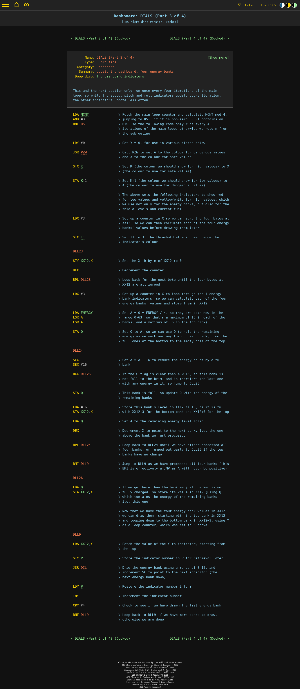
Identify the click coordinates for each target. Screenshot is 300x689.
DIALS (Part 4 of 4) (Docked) (197, 38)
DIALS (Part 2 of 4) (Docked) (102, 38)
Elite (257, 5)
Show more (218, 57)
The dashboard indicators (120, 76)
